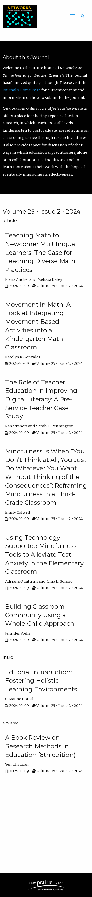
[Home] (18, 16)
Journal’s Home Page (22, 90)
